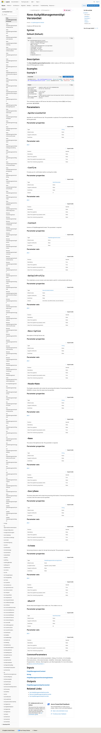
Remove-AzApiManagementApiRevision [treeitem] (11, 240)
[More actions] (73, 10)
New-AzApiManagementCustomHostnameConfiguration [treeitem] (11, 73)
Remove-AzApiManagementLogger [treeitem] (11, 312)
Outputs (86, 21)
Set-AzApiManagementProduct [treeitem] (11, 474)
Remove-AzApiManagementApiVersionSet (40, 694)
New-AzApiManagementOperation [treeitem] (11, 140)
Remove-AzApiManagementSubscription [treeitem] (11, 359)
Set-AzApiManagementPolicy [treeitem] (11, 468)
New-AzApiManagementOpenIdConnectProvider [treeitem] (11, 134)
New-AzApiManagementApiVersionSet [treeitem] (11, 19)
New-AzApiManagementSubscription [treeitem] (11, 181)
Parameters (87, 18)
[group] (50, 80)
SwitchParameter (57, 182)
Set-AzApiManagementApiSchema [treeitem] (11, 398)
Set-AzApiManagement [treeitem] (11, 383)
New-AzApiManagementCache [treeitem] (11, 55)
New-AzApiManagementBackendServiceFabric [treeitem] (11, 49)
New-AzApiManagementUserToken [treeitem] (11, 197)
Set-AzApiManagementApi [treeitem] (11, 386)
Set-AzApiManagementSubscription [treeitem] (11, 480)
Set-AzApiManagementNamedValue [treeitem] (11, 450)
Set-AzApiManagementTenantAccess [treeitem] (11, 485)
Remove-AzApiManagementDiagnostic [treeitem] (11, 281)
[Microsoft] (2, 2)
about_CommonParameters (36, 664)
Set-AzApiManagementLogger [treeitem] (11, 444)
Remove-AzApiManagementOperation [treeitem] (11, 330)
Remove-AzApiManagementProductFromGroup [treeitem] (11, 347)
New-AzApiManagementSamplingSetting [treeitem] (11, 169)
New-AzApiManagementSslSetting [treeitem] (11, 175)
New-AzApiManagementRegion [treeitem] (11, 157)
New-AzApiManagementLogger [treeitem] (11, 122)
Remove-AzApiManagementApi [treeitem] (11, 218)
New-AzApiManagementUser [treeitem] (11, 192)
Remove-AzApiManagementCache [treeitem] (11, 270)
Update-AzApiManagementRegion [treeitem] (11, 519)
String (63, 129)
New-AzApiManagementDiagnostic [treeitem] (11, 80)
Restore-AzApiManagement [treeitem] (10, 374)
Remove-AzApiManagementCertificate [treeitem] (11, 275)
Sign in (97, 1)
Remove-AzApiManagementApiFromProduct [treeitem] (11, 229)
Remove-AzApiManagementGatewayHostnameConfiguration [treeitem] (11, 294)
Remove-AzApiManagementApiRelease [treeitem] (11, 234)
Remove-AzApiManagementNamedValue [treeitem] (11, 318)
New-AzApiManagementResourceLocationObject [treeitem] (11, 163)
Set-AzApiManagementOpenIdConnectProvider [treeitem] (11, 456)
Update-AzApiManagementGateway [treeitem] (11, 513)
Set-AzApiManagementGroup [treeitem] (11, 433)
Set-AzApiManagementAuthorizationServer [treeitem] (11, 409)
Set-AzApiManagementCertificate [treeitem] (11, 421)
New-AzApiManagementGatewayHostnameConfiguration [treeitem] (11, 92)
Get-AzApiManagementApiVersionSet (39, 692)
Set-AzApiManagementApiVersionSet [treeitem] (11, 403)
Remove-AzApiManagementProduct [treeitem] (11, 342)
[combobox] (9, 12)
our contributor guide (35, 713)
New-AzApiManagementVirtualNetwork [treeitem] (11, 203)
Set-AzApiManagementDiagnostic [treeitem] (11, 427)
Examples (86, 16)
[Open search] (94, 2)
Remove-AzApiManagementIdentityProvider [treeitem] (11, 306)
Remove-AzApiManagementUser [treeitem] (11, 364)
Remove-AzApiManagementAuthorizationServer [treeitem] (11, 258)
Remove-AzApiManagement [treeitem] (10, 213)
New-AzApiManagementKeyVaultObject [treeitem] (11, 116)
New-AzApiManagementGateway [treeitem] (11, 85)
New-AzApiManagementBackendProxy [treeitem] (11, 43)
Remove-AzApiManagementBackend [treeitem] (11, 264)
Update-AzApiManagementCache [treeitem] (11, 507)
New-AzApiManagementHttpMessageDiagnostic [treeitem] (11, 105)
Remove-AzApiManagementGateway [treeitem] (11, 287)
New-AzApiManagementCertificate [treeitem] (11, 60)
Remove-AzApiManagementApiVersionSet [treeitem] (11, 252)
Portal (84, 5)
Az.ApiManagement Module (37, 22)
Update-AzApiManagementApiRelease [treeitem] (11, 501)
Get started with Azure (93, 5)
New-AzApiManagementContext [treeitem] (11, 66)
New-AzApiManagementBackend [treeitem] (11, 31)
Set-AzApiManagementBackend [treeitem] (11, 415)
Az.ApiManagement (35, 10)
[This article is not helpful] (97, 28)
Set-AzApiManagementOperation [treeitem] (11, 462)
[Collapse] (17, 9)
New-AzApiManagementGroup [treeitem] (11, 99)
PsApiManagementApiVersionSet (38, 685)
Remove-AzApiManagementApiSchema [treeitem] (11, 246)
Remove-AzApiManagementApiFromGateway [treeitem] (11, 223)
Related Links (87, 23)
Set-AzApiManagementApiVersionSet (39, 696)
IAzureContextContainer (48, 290)
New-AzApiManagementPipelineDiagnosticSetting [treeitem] (11, 146)
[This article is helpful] (96, 28)
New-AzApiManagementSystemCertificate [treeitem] (11, 187)
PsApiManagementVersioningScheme (53, 560)
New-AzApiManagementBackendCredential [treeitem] (11, 37)
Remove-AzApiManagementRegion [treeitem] (11, 353)
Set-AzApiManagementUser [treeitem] (11, 490)
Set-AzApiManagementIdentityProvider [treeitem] (11, 438)
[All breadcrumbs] (28, 10)
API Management (45, 10)
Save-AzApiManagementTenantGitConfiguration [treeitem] (11, 379)
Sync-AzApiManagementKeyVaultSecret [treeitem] (11, 495)
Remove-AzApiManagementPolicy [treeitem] (11, 336)
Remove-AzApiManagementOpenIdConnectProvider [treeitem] (11, 324)
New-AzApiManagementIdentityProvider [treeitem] (11, 111)
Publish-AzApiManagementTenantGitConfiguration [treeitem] (11, 209)
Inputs (85, 20)
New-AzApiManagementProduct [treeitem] (11, 152)
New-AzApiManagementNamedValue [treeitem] (11, 128)
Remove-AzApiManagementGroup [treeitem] (11, 300)
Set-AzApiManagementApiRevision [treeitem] (11, 392)
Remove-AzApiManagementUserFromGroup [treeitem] (11, 369)
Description (87, 14)
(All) (28, 145)
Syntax (85, 12)
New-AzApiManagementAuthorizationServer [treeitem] (11, 25)
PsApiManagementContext (54, 237)
